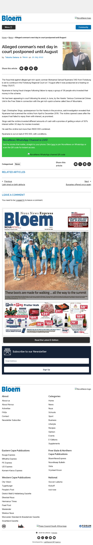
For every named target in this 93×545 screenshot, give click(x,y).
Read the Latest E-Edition (46, 340)
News (11, 37)
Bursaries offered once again (78, 184)
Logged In (20, 200)
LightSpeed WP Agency (52, 542)
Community (83, 27)
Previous (8, 181)
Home (4, 37)
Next (87, 181)
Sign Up (46, 369)
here (53, 144)
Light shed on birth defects (13, 184)
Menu (6, 27)
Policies (54, 533)
